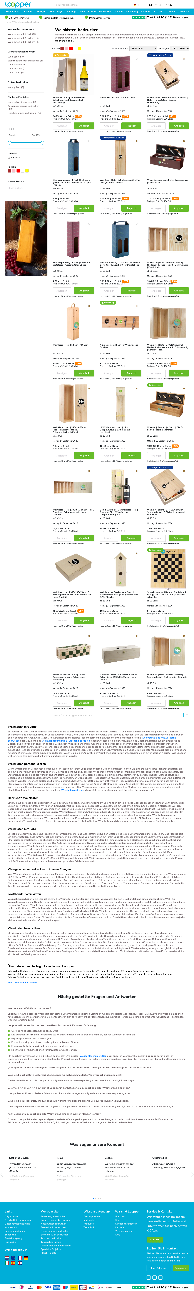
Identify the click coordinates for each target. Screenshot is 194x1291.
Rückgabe (10, 1242)
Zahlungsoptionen (15, 1231)
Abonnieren (181, 1268)
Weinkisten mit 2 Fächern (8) (23, 38)
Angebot (84, 125)
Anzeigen (62, 126)
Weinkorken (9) (16, 56)
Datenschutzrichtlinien (17, 1223)
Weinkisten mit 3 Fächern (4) (23, 42)
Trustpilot (155, 17)
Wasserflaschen (89, 1056)
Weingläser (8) (16, 87)
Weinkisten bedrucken (26, 22)
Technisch (89, 1227)
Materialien (90, 1220)
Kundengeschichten (126, 1223)
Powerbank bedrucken (53, 1227)
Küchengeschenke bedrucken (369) (23, 108)
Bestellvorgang (13, 1238)
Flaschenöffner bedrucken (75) (24, 113)
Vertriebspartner (124, 1231)
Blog (117, 1220)
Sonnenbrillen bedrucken (55, 1234)
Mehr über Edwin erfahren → (24, 982)
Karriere (119, 1227)
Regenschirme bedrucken (55, 1231)
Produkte (89, 1223)
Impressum (11, 1227)
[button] (93, 1198)
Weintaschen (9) (16, 64)
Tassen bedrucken (51, 1242)
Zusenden (10, 1234)
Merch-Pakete (48, 1253)
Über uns (120, 1216)
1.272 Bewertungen (177, 17)
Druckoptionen (92, 1216)
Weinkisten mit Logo (72, 790)
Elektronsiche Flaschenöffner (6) (25, 60)
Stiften (103, 1056)
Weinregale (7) (16, 68)
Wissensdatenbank (97, 1211)
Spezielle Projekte (51, 1249)
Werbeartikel (50, 1211)
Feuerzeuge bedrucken (53, 1216)
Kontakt (154, 1239)
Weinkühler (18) (16, 72)
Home (8, 22)
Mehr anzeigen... (64, 40)
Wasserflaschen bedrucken (56, 1245)
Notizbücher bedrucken (53, 1223)
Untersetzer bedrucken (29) (22, 102)
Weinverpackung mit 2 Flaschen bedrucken (66, 740)
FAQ (117, 1234)
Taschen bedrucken (51, 1238)
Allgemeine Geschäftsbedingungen (18, 1218)
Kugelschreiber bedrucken (55, 1220)
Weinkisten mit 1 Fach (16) (22, 34)
